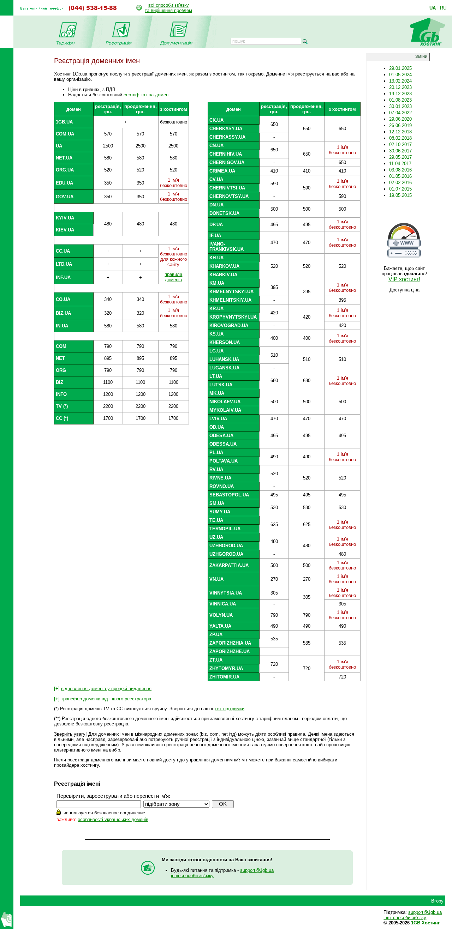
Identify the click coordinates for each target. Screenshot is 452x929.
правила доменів (173, 277)
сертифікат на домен (146, 94)
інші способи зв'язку (192, 875)
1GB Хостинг (425, 922)
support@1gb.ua (257, 870)
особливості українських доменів (113, 819)
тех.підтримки (229, 708)
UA (432, 7)
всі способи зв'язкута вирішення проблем (168, 7)
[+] (102, 688)
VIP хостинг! (404, 279)
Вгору (437, 901)
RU (443, 7)
